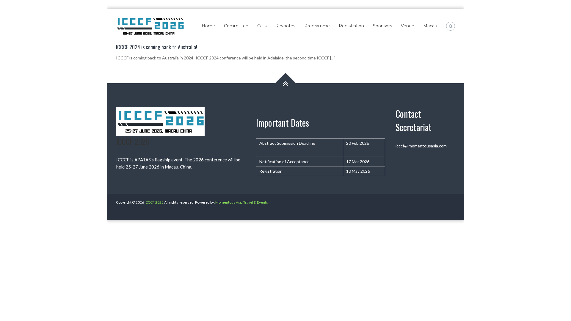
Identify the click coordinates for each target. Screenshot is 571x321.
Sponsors (382, 26)
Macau (430, 26)
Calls (261, 26)
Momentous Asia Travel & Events (241, 202)
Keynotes (285, 26)
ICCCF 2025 (154, 202)
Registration (351, 26)
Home (208, 26)
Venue (407, 26)
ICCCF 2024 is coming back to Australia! (156, 47)
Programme (317, 26)
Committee (236, 26)
